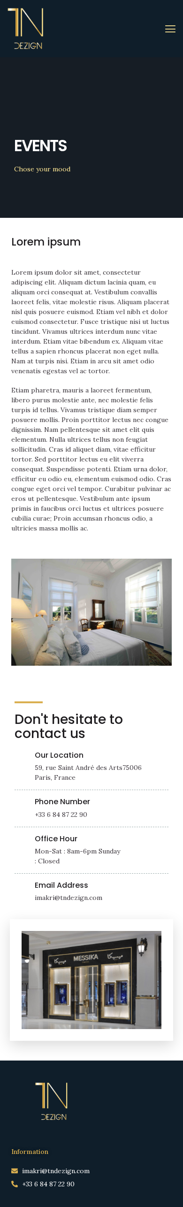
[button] (170, 29)
